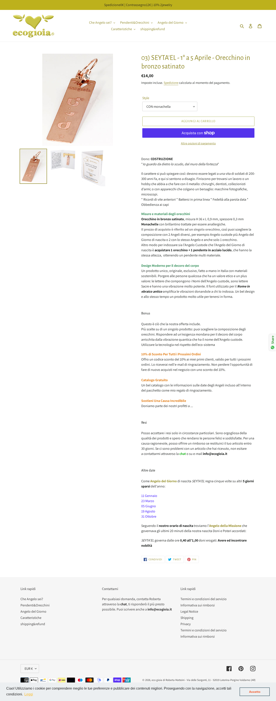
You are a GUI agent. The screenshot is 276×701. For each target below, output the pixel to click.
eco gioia (157, 680)
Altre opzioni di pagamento (198, 143)
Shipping (186, 617)
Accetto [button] (254, 691)
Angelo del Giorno (33, 611)
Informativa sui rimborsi (197, 605)
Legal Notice (189, 611)
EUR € (29, 668)
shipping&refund (32, 624)
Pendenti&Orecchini (35, 605)
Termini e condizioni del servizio (203, 599)
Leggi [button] (28, 694)
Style (145, 98)
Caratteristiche (30, 617)
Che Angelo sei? (31, 599)
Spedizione (171, 83)
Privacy (185, 624)
